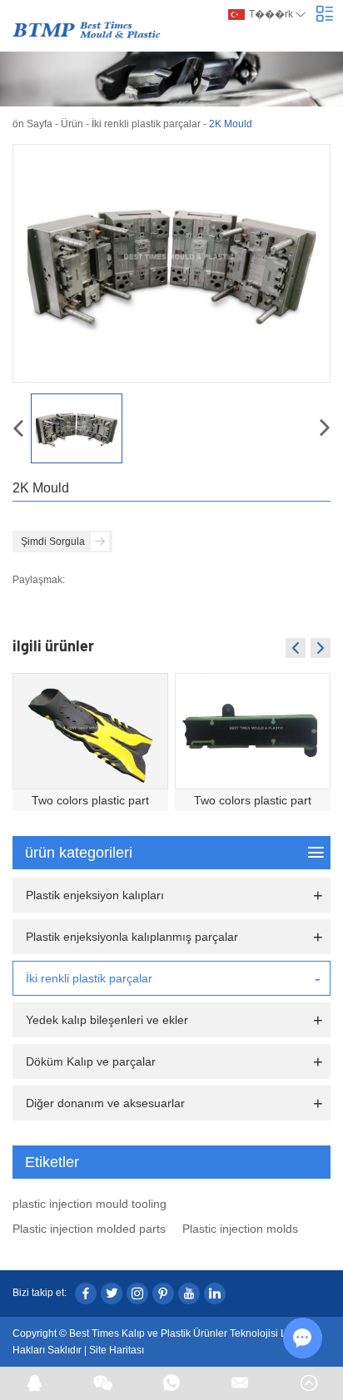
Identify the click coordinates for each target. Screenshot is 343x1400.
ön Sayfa (32, 124)
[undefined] (171, 263)
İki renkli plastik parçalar (146, 124)
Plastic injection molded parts (89, 1228)
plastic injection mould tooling (89, 1203)
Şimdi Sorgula (53, 541)
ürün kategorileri (78, 852)
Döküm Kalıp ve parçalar (91, 1061)
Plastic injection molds (240, 1228)
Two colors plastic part (90, 800)
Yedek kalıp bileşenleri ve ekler (107, 1020)
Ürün (72, 124)
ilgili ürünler (53, 645)
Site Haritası (116, 1350)
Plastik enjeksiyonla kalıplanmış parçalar (132, 936)
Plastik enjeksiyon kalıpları (95, 895)
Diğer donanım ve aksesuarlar (105, 1103)
